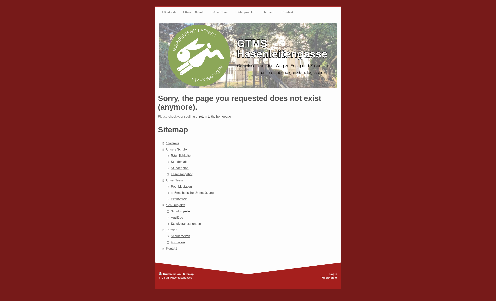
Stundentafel (179, 161)
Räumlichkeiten (181, 155)
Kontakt (171, 248)
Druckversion (172, 273)
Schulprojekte (175, 205)
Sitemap (188, 273)
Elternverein (179, 199)
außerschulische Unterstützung (192, 192)
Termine (171, 230)
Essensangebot (181, 174)
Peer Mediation (181, 186)
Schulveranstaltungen (186, 223)
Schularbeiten (180, 236)
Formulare (178, 242)
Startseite (172, 143)
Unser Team (174, 180)
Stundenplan (180, 168)
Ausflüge (177, 217)
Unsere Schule (176, 149)
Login (333, 273)
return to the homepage (215, 116)
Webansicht (329, 277)
